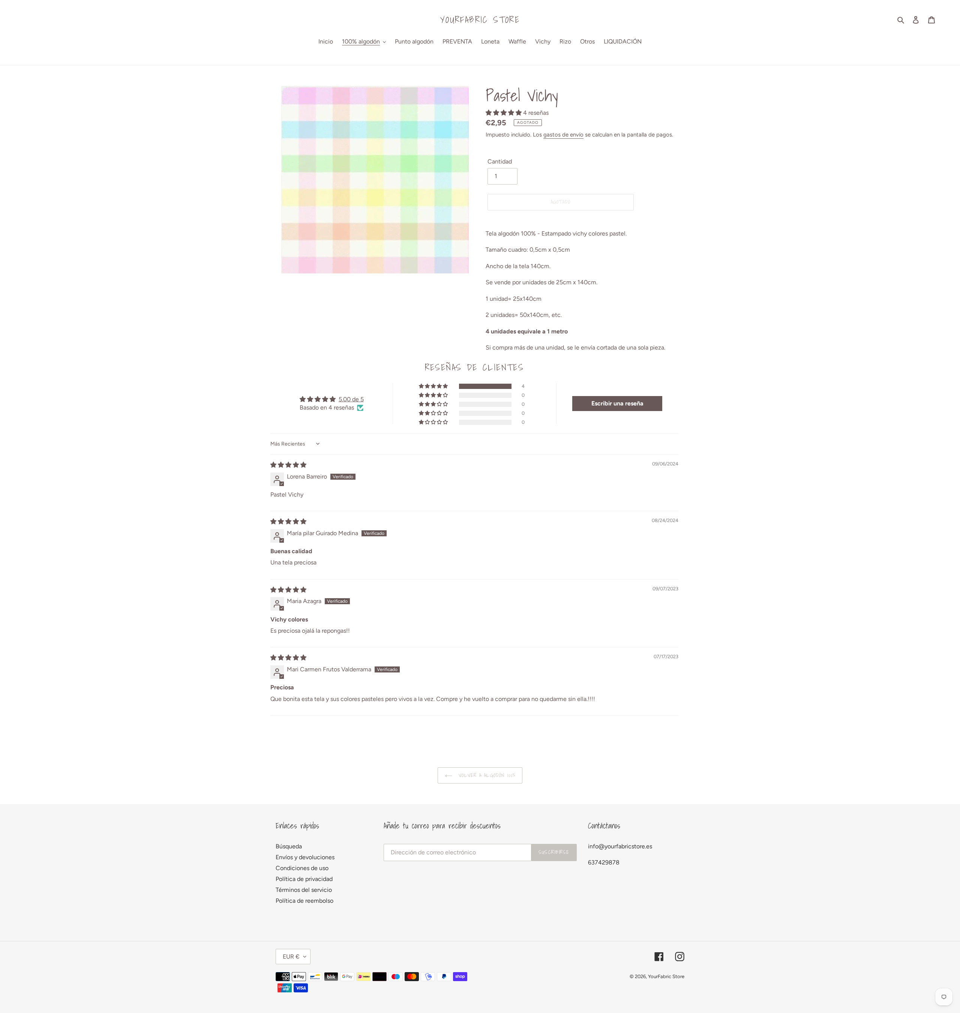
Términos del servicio (304, 889)
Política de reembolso (304, 900)
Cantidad (500, 161)
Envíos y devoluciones (305, 857)
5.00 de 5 (351, 399)
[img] (288, 464)
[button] (504, 112)
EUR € (291, 956)
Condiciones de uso (302, 868)
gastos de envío (563, 134)
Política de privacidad (304, 878)
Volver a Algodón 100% (485, 775)
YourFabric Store (480, 19)
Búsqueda (289, 846)
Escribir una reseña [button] (617, 403)
